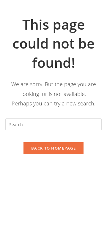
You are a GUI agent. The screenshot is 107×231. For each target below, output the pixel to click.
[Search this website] (53, 124)
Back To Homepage (53, 148)
